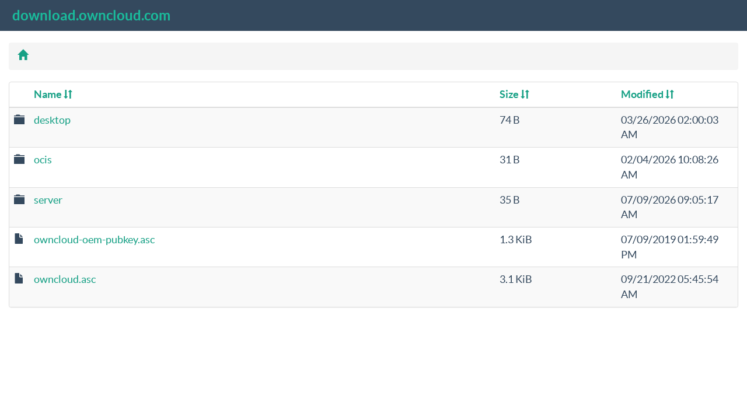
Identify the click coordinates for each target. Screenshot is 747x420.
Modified (643, 94)
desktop (52, 120)
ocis (43, 159)
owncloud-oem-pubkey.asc (94, 239)
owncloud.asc (65, 279)
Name (49, 94)
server (48, 200)
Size (510, 94)
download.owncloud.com (91, 15)
